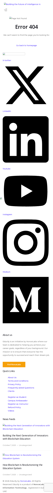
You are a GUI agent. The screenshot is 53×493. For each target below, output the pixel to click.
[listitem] (26, 350)
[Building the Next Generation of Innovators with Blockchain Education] (26, 429)
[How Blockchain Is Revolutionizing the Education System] (26, 458)
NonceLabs (25, 481)
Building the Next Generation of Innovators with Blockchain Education (25, 437)
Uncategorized (25, 445)
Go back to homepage (26, 45)
